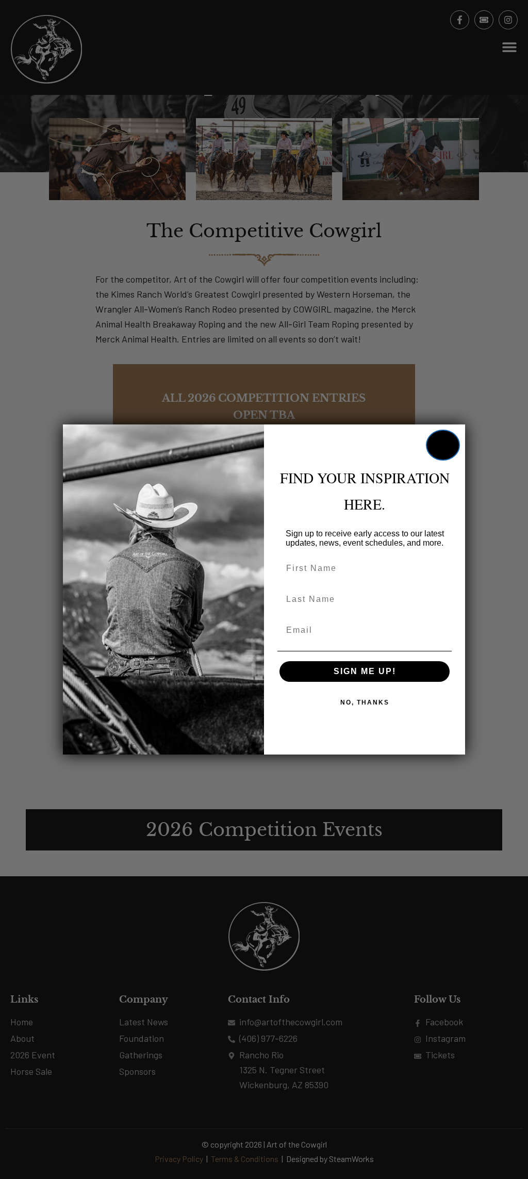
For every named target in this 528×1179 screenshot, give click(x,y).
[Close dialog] (443, 445)
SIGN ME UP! (365, 671)
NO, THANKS (364, 702)
